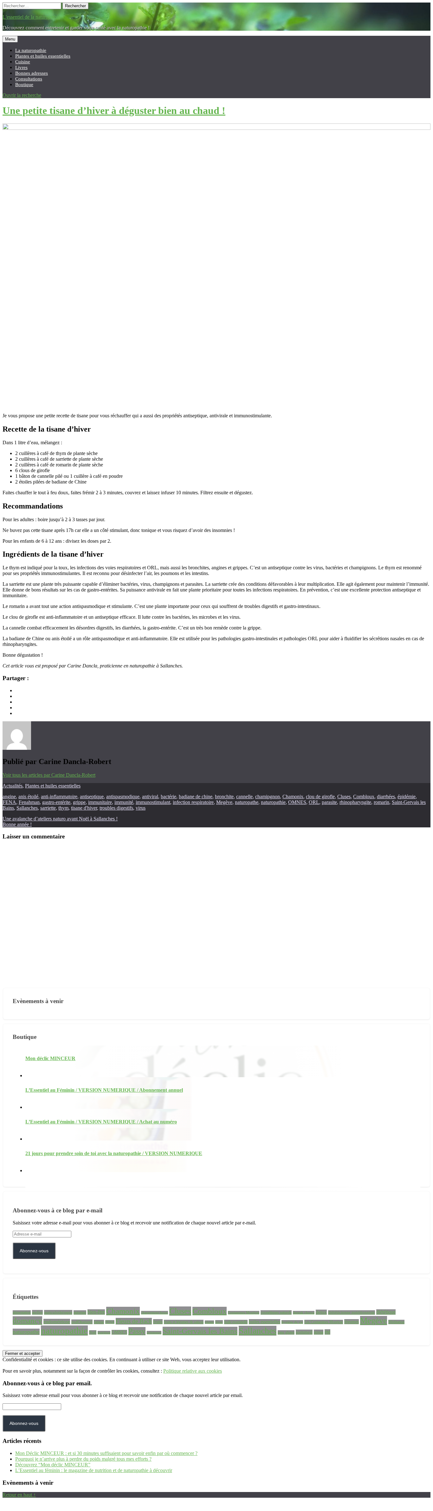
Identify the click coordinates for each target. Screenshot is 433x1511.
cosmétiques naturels (276, 1312)
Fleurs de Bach (134, 1321)
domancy (27, 1320)
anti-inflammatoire (59, 796)
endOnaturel (82, 1321)
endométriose (56, 1321)
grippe (79, 802)
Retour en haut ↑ (19, 1494)
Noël (92, 1332)
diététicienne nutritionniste (351, 1312)
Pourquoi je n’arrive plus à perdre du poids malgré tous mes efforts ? (83, 1459)
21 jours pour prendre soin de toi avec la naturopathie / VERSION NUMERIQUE (113, 1153)
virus (140, 808)
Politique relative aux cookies (192, 1371)
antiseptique (92, 796)
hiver (219, 1322)
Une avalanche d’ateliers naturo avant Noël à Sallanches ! (60, 818)
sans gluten (286, 1332)
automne (80, 1312)
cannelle (244, 796)
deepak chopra (303, 1312)
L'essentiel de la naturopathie (31, 17)
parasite (329, 802)
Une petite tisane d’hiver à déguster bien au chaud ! (114, 110)
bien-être (96, 1312)
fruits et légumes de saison (184, 1322)
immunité (123, 802)
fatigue (99, 1322)
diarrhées (386, 796)
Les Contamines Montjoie (323, 1322)
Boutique (24, 84)
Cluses (344, 796)
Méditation (396, 1322)
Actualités (13, 785)
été (327, 1332)
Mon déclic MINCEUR (50, 1058)
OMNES (297, 802)
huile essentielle (236, 1322)
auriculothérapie (58, 1312)
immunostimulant (153, 802)
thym (63, 808)
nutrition (104, 1332)
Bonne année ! (17, 824)
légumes (351, 1321)
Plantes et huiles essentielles (42, 56)
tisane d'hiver (84, 808)
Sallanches (27, 808)
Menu (10, 39)
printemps (154, 1332)
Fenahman (29, 802)
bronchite (224, 796)
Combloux (363, 796)
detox (321, 1312)
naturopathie (273, 802)
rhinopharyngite (355, 802)
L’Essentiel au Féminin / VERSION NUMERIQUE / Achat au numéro (101, 1121)
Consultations (28, 78)
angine (9, 796)
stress (318, 1332)
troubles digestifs (116, 808)
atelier (37, 1312)
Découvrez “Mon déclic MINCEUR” (52, 1464)
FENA (9, 802)
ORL (314, 802)
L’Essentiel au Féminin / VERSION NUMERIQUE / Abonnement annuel (104, 1090)
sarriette (48, 808)
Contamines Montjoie (243, 1312)
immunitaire (100, 802)
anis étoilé (28, 796)
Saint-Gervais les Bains (200, 1331)
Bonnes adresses (31, 73)
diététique (386, 1312)
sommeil (304, 1332)
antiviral (150, 796)
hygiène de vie (292, 1322)
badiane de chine (195, 796)
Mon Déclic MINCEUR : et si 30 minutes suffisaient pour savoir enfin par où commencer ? (106, 1453)
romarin (381, 802)
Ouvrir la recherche (22, 95)
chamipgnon (267, 796)
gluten (209, 1322)
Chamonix (292, 796)
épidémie (406, 796)
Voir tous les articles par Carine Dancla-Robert (49, 775)
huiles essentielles (264, 1321)
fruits (158, 1321)
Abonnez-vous (34, 1250)
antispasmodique (122, 796)
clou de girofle (320, 796)
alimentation (22, 1312)
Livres (21, 67)
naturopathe (246, 802)
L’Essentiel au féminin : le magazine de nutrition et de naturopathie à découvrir (93, 1470)
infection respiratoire (193, 802)
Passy (136, 1331)
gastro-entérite (56, 802)
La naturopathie (30, 50)
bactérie (168, 796)
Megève (224, 802)
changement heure (154, 1312)
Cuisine (22, 61)
